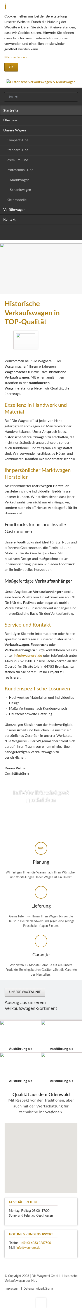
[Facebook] (36, 233)
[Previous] (4, 269)
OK (11, 67)
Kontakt (9, 219)
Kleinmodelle (16, 200)
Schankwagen (20, 190)
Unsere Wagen (14, 130)
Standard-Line (17, 150)
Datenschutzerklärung (38, 1288)
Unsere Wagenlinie (25, 992)
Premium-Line (17, 160)
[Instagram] (47, 233)
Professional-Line (20, 170)
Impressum (12, 1288)
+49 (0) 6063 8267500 (35, 1243)
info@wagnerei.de (28, 655)
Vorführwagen (14, 209)
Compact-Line (17, 140)
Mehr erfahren (15, 57)
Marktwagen (19, 180)
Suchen (72, 97)
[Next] (77, 269)
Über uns (10, 120)
